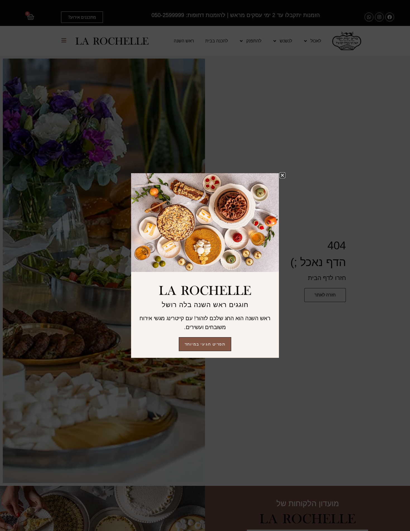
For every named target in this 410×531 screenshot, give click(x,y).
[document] (205, 265)
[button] (282, 175)
